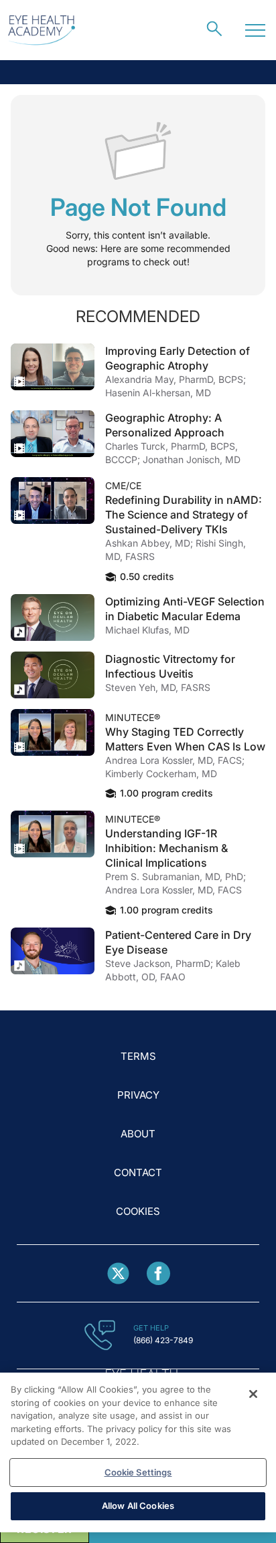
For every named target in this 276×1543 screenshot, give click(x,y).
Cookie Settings (138, 1472)
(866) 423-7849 (163, 1340)
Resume (52, 366)
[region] (138, 1452)
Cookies (138, 1211)
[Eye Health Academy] (41, 30)
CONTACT (138, 1172)
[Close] (253, 1394)
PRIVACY (138, 1095)
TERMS (138, 1056)
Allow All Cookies (138, 1505)
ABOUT (138, 1133)
